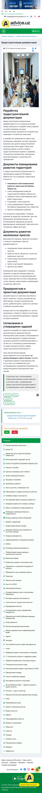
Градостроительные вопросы (27, 36)
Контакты (5, 762)
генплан (7, 395)
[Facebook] (33, 48)
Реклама (30, 762)
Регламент (21, 762)
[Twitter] (35, 48)
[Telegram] (33, 51)
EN (14, 11)
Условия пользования (9, 765)
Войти (36, 31)
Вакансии (13, 762)
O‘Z (6, 11)
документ (8, 399)
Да (7, 432)
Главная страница (8, 36)
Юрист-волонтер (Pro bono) (11, 760)
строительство (9, 403)
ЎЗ (2, 11)
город (15, 395)
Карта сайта (27, 760)
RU (10, 11)
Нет (14, 432)
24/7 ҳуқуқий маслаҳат (6, 14)
